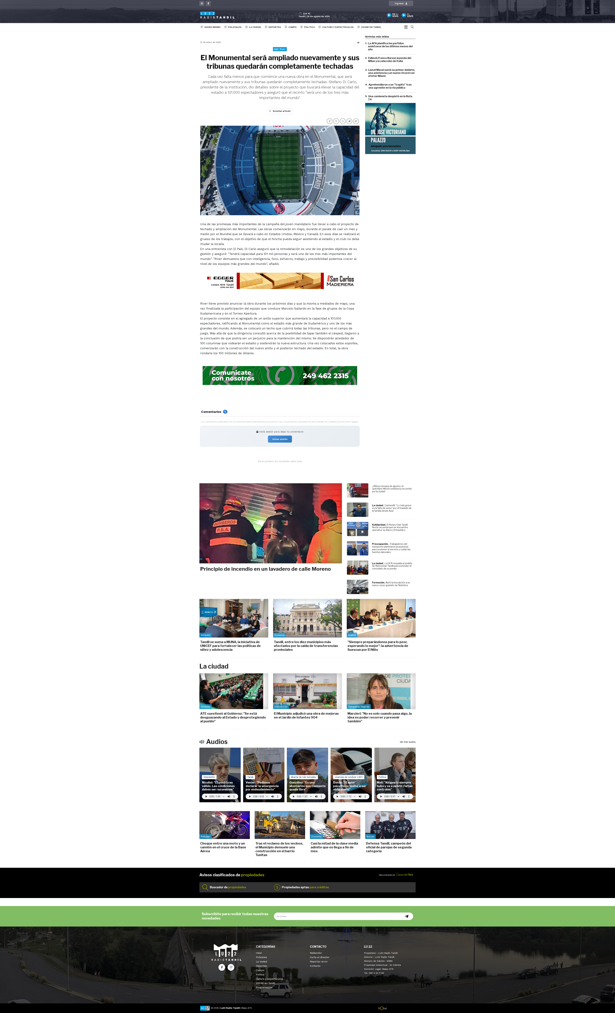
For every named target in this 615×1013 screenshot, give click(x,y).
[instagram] (201, 3)
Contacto (315, 965)
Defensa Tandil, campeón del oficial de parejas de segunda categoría (389, 847)
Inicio (259, 953)
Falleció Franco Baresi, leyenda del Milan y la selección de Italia (389, 60)
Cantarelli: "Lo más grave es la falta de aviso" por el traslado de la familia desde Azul (392, 508)
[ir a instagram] (231, 967)
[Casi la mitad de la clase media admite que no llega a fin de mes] (335, 825)
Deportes (275, 27)
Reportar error (319, 961)
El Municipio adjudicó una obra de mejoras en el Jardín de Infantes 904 (306, 715)
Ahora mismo (212, 27)
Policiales (235, 27)
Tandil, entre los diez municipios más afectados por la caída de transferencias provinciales (306, 646)
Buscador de (228, 887)
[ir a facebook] (221, 967)
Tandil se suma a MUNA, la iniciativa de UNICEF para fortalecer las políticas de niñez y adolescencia (230, 646)
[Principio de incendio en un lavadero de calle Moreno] (270, 523)
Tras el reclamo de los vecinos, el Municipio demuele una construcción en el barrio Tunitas (279, 849)
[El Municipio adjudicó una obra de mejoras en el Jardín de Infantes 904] (307, 691)
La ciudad (255, 27)
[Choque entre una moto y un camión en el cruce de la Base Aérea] (224, 825)
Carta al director (319, 957)
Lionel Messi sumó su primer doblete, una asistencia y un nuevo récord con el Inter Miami (391, 73)
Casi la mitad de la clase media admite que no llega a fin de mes (334, 847)
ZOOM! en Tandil (371, 27)
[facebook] (208, 3)
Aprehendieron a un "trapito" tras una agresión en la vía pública (390, 86)
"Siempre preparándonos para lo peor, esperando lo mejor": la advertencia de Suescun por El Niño (378, 646)
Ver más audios (408, 741)
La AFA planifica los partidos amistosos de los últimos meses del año (390, 46)
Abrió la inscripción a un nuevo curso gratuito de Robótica (391, 584)
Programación (264, 987)
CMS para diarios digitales (400, 1008)
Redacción (316, 953)
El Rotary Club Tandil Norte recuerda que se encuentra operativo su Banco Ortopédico (390, 527)
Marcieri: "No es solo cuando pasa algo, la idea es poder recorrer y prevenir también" (380, 717)
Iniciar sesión (279, 439)
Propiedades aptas (305, 887)
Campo (292, 27)
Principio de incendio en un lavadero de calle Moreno (265, 569)
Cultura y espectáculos (338, 27)
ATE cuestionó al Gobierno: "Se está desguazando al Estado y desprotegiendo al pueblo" (233, 717)
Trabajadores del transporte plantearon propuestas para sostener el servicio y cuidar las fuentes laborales (391, 548)
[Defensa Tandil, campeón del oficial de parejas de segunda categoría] (390, 825)
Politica (309, 27)
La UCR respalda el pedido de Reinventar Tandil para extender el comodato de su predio (392, 566)
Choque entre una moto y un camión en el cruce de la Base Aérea (223, 847)
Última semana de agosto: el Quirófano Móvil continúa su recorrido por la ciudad (392, 489)
